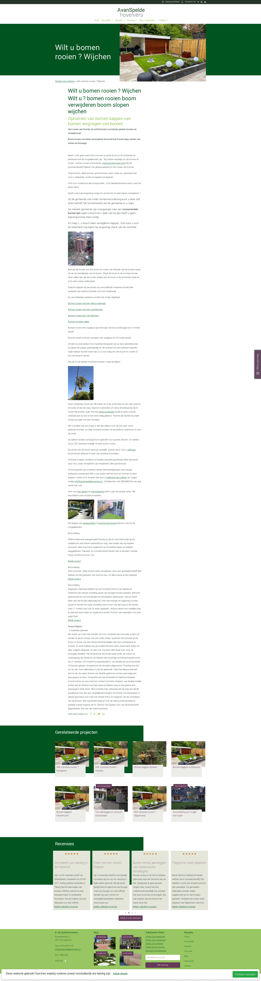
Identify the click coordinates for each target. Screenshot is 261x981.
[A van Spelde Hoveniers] (130, 11)
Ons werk (131, 20)
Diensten (119, 20)
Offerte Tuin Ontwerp (154, 944)
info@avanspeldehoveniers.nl (89, 481)
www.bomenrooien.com (113, 163)
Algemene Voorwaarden (155, 951)
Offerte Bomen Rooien (155, 947)
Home (96, 20)
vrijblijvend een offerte (116, 477)
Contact (162, 20)
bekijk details (120, 973)
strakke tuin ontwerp (65, 81)
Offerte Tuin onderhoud (155, 940)
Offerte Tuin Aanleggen (155, 937)
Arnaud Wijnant (75, 626)
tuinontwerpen (98, 491)
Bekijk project (74, 561)
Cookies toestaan (245, 974)
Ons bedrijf (106, 20)
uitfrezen (132, 449)
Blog (141, 20)
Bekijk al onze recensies (130, 918)
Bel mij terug (163, 965)
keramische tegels (108, 523)
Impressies (150, 20)
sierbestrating (89, 523)
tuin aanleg (82, 491)
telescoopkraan (106, 412)
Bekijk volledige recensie (66, 906)
